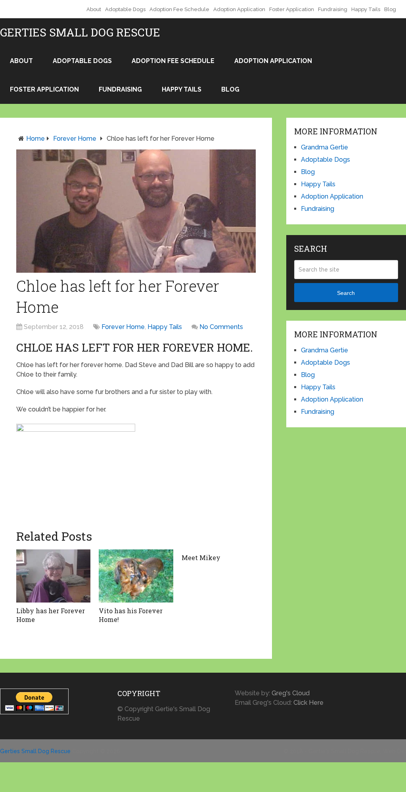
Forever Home (74, 138)
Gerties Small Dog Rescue (80, 32)
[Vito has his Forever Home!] (136, 575)
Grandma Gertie (324, 147)
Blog (390, 9)
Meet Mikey (201, 557)
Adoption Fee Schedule (179, 9)
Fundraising (332, 9)
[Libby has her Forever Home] (53, 575)
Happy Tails (365, 9)
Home (35, 138)
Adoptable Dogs (125, 9)
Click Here (308, 702)
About (93, 9)
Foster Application (291, 9)
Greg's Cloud (291, 693)
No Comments (221, 327)
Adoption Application (239, 9)
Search (346, 293)
